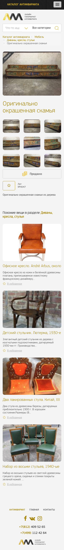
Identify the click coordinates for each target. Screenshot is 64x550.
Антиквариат (17, 509)
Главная (34, 509)
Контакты (49, 509)
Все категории (41, 27)
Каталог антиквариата (23, 4)
